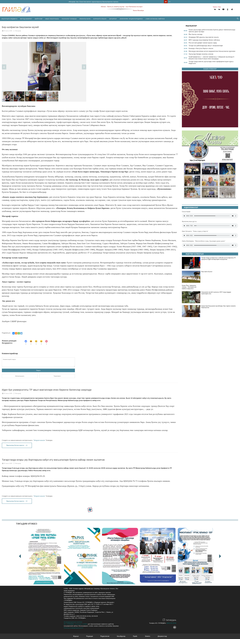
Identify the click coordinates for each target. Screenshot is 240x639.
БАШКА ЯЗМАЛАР (210, 69)
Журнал (76, 636)
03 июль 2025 (8, 31)
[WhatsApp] (19, 333)
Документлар (162, 636)
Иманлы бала (84, 19)
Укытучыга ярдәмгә (9, 19)
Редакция (89, 636)
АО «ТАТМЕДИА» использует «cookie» (75, 624)
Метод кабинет (26, 19)
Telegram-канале (39, 440)
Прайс (135, 636)
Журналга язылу (99, 19)
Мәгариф (18, 31)
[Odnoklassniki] (227, 10)
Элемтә (147, 636)
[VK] (215, 10)
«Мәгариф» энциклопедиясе (131, 19)
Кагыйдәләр (121, 636)
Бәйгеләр (38, 19)
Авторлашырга (19, 376)
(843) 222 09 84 (171, 623)
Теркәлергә (57, 376)
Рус (170, 1)
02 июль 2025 (8, 393)
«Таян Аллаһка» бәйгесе (155, 19)
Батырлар (113, 19)
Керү (219, 7)
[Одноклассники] (16, 333)
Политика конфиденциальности (73, 628)
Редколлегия (104, 636)
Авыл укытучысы (52, 19)
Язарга (38, 370)
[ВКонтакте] (13, 333)
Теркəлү (215, 7)
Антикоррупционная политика (73, 622)
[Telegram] (232, 10)
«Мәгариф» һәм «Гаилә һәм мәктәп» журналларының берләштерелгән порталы (93, 1)
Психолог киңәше (69, 19)
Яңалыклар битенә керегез (15, 445)
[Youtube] (223, 10)
